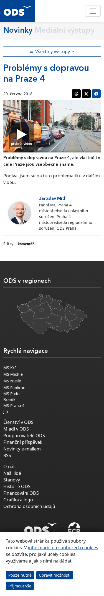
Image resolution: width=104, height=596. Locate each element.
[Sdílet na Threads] (76, 93)
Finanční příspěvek (22, 442)
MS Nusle (12, 380)
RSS (7, 455)
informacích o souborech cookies (63, 548)
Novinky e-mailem (22, 449)
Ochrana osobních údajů (29, 506)
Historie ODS (17, 486)
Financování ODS (21, 493)
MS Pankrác (14, 387)
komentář (26, 244)
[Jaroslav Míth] (19, 213)
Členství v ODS (18, 422)
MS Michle (13, 374)
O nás (9, 466)
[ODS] (40, 527)
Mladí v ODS (16, 429)
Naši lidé (12, 473)
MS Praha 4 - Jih (15, 408)
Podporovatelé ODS (24, 435)
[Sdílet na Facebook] (96, 93)
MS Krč (9, 367)
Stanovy (11, 480)
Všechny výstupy (52, 51)
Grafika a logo (18, 500)
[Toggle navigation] (93, 11)
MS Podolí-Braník (13, 396)
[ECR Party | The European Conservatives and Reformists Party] (74, 529)
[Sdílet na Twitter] (86, 93)
